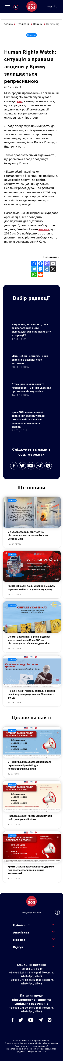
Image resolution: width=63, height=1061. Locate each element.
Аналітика (21, 932)
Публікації (21, 925)
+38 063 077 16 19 (31, 968)
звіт (19, 101)
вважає (43, 229)
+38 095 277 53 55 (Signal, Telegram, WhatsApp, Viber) (31, 981)
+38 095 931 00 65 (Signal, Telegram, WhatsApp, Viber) (31, 1009)
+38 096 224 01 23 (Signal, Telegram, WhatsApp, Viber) (31, 974)
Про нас (19, 940)
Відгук (18, 947)
